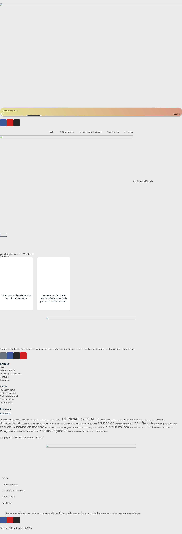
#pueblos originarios (7, 420)
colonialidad (105, 420)
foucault (63, 428)
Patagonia (6, 431)
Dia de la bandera (54, 424)
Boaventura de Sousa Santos (46, 420)
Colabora (128, 132)
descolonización (42, 424)
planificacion (21, 431)
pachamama (169, 428)
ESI (13, 428)
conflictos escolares (117, 420)
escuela (6, 427)
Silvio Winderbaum (90, 431)
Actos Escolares (22, 420)
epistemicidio (158, 424)
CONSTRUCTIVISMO (132, 420)
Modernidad (159, 428)
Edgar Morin (92, 424)
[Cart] (3, 235)
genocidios (78, 427)
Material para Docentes (91, 132)
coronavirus (159, 420)
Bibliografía (33, 420)
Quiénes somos (66, 132)
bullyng (59, 420)
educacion (106, 423)
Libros (150, 427)
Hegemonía (92, 427)
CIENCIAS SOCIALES (81, 419)
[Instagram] (16, 122)
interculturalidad (117, 427)
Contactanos (113, 132)
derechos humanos (28, 424)
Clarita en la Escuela (143, 181)
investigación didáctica (137, 427)
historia (100, 427)
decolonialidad (10, 423)
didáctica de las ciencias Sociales (74, 424)
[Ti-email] (3, 355)
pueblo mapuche (31, 431)
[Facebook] (3, 122)
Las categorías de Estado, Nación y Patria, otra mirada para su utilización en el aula (53, 298)
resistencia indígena (74, 431)
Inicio (51, 132)
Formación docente (52, 428)
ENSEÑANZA (142, 423)
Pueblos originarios (53, 431)
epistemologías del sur (170, 424)
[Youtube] (10, 122)
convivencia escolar (148, 420)
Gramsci (85, 427)
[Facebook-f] (10, 355)
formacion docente (30, 427)
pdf (15, 431)
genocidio (70, 428)
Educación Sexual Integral (123, 424)
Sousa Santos (103, 431)
